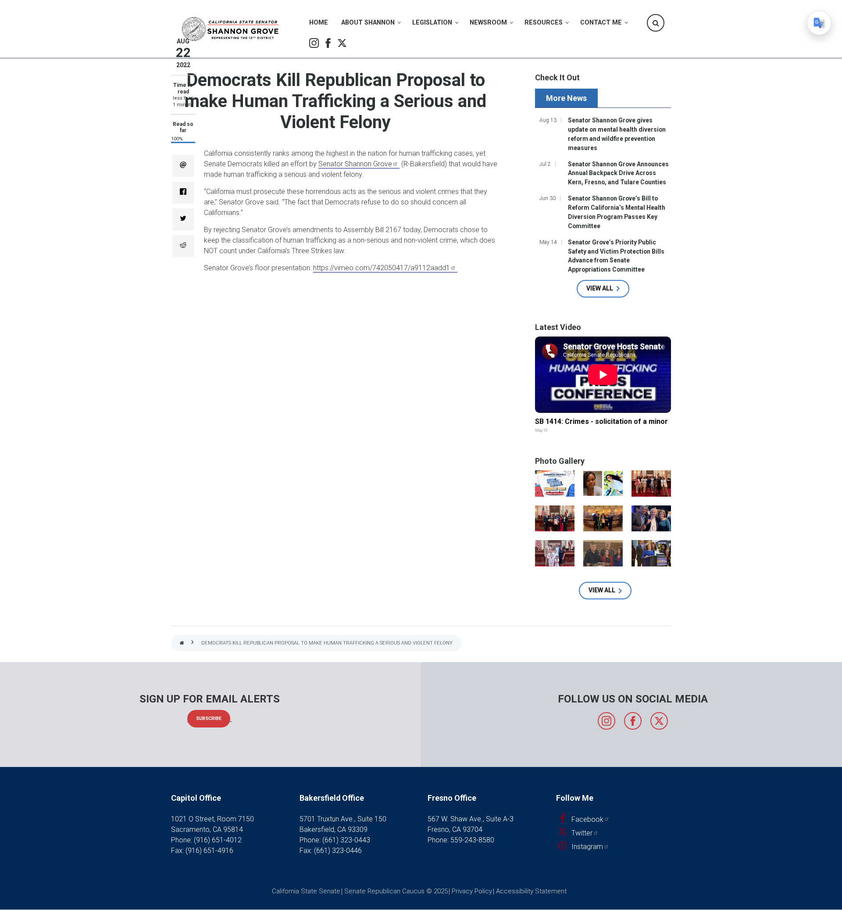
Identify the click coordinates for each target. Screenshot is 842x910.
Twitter (342, 43)
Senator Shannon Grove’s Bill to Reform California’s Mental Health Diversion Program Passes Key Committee (616, 212)
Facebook (328, 43)
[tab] (567, 98)
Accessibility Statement (531, 891)
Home (182, 643)
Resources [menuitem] (543, 22)
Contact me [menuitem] (601, 22)
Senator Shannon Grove (355, 164)
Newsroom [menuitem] (488, 22)
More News (566, 98)
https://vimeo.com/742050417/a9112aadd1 (381, 268)
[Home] (230, 29)
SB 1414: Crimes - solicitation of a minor (601, 421)
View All (599, 288)
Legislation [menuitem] (432, 22)
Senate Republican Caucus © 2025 (396, 891)
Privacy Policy (472, 891)
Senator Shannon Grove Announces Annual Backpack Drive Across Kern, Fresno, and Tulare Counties (618, 173)
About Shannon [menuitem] (368, 22)
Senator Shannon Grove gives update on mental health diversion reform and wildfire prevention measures (617, 134)
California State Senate (306, 891)
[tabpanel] (603, 206)
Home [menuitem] (318, 22)
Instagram (314, 43)
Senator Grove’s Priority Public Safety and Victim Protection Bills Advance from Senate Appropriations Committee (616, 256)
